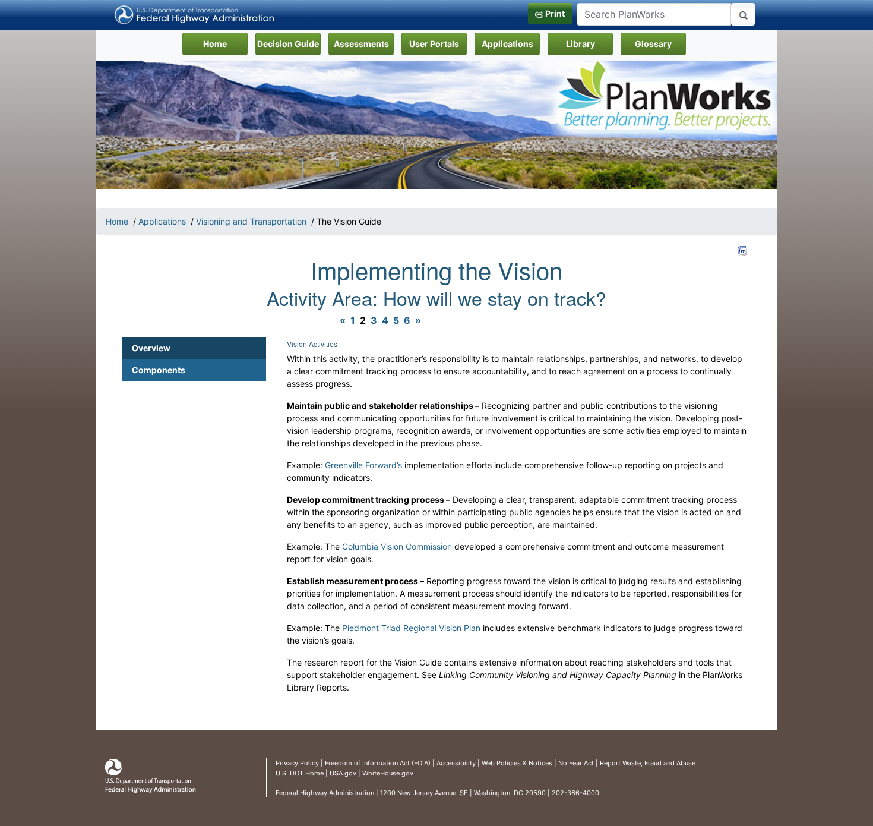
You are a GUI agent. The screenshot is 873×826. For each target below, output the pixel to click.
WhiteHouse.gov (387, 773)
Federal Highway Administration (325, 793)
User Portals (434, 44)
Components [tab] (158, 370)
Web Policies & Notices (517, 763)
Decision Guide (288, 44)
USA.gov (343, 773)
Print (554, 13)
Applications (507, 44)
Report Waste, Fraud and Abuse (647, 763)
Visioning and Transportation (251, 221)
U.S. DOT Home (300, 773)
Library (580, 44)
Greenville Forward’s (363, 465)
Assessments (361, 44)
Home (225, 43)
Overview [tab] (151, 348)
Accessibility (456, 763)
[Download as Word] (742, 251)
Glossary (653, 44)
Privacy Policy (297, 763)
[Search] (743, 14)
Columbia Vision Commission (397, 546)
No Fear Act (576, 763)
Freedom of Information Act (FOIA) (378, 763)
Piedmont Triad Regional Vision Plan (411, 628)
